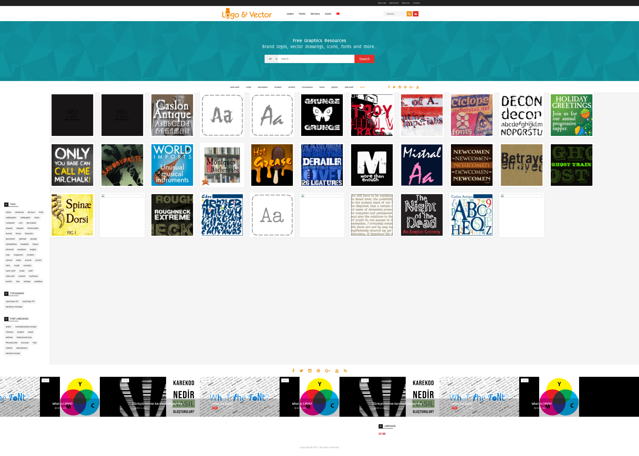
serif (30, 271)
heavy (35, 244)
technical (33, 276)
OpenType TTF (28, 301)
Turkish (9, 348)
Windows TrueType (14, 307)
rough (16, 265)
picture (28, 260)
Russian (25, 343)
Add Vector (394, 3)
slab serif (10, 276)
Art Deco (31, 212)
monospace (307, 87)
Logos (290, 13)
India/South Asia (24, 337)
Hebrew (9, 337)
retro (8, 265)
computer (10, 223)
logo (8, 255)
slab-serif (349, 87)
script (248, 87)
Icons (328, 13)
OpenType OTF (12, 301)
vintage (27, 281)
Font (215, 408)
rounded (27, 265)
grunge (33, 239)
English (20, 332)
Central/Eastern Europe (25, 327)
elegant (19, 228)
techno (9, 281)
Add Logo (382, 3)
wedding (38, 281)
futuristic (29, 233)
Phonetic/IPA (11, 343)
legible (33, 249)
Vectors (315, 13)
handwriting (11, 244)
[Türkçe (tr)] (380, 433)
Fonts (302, 13)
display (9, 228)
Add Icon (406, 3)
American (19, 212)
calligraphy (25, 217)
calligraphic (11, 217)
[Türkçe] (338, 15)
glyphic (334, 87)
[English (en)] (383, 433)
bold (41, 212)
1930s (8, 212)
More (362, 87)
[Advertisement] (25, 147)
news (18, 260)
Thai (34, 343)
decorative (263, 87)
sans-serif (234, 87)
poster (38, 260)
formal (9, 233)
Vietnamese (21, 348)
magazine (18, 255)
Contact (416, 3)
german (22, 239)
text (18, 281)
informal (9, 249)
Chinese (9, 332)
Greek (30, 332)
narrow (9, 260)
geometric (10, 239)
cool (20, 223)
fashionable (32, 228)
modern (278, 87)
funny (322, 87)
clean (36, 217)
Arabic (8, 327)
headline (25, 244)
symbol (291, 87)
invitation (21, 249)
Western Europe (13, 353)
